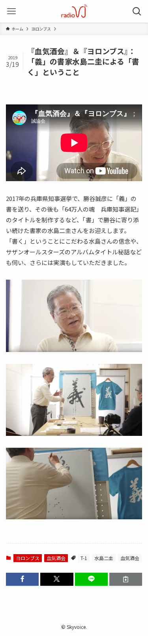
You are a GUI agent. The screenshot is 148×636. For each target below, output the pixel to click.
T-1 (84, 558)
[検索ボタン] (137, 11)
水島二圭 (103, 558)
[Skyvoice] (74, 11)
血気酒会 (56, 558)
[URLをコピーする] (125, 579)
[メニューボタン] (11, 11)
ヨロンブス (27, 558)
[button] (22, 579)
